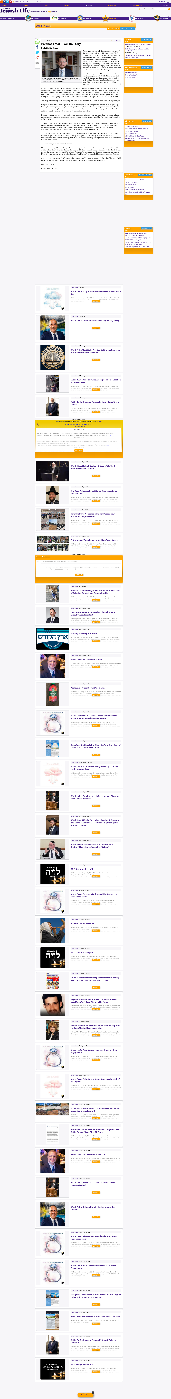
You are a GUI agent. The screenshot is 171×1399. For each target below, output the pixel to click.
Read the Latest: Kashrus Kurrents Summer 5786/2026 (95, 1316)
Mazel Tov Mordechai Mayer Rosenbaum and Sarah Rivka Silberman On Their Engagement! (94, 716)
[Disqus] (79, 207)
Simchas (66, 5)
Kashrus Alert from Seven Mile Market (88, 687)
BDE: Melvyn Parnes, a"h (82, 1364)
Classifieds (112, 5)
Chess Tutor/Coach (131, 182)
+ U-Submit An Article (127, 28)
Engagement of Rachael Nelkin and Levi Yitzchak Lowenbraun (138, 56)
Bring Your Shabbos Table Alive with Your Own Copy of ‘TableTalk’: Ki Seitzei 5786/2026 (96, 1295)
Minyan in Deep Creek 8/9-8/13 (135, 180)
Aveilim (149, 67)
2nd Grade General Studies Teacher (136, 129)
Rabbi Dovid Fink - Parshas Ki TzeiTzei (88, 1154)
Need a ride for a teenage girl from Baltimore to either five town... (136, 234)
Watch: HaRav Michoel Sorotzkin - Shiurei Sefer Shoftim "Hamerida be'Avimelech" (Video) (92, 845)
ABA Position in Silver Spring (134, 190)
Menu (164, 2)
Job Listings (129, 121)
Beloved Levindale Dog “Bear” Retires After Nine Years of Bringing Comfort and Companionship (95, 591)
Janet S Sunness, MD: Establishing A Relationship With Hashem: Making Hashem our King (95, 1026)
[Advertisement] (79, 177)
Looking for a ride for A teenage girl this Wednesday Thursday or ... (138, 239)
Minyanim (89, 5)
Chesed (26, 5)
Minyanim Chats (130, 185)
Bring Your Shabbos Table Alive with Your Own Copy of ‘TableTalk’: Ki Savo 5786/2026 (96, 746)
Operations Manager (132, 131)
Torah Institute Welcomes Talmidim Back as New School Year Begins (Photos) (93, 515)
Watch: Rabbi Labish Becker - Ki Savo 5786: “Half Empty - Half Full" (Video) (93, 467)
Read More (96, 301)
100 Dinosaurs (129, 187)
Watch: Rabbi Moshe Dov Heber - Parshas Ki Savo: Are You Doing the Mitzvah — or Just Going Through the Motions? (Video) (95, 823)
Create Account (27, 2)
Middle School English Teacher (135, 136)
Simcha (149, 39)
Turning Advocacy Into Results (84, 633)
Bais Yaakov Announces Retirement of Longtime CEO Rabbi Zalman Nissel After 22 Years (95, 1130)
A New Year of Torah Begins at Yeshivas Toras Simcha (94, 540)
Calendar (4, 5)
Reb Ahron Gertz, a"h (132, 73)
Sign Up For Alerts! (113, 28)
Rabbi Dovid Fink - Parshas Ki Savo (86, 659)
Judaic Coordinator (131, 133)
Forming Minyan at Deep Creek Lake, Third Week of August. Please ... (137, 248)
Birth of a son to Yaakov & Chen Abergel (138, 44)
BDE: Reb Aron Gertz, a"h (82, 869)
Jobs (46, 5)
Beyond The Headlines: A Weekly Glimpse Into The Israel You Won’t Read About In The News (93, 1000)
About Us (39, 2)
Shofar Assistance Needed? (83, 923)
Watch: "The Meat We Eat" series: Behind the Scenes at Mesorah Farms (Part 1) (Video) (95, 351)
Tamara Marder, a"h (131, 75)
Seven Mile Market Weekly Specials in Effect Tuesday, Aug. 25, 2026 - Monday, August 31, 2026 (95, 978)
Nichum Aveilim (137, 5)
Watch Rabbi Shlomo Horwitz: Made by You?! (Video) (95, 320)
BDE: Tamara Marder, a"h (82, 952)
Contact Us (166, 5)
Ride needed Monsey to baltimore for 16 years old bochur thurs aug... (138, 243)
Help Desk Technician (132, 126)
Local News (43, 25)
